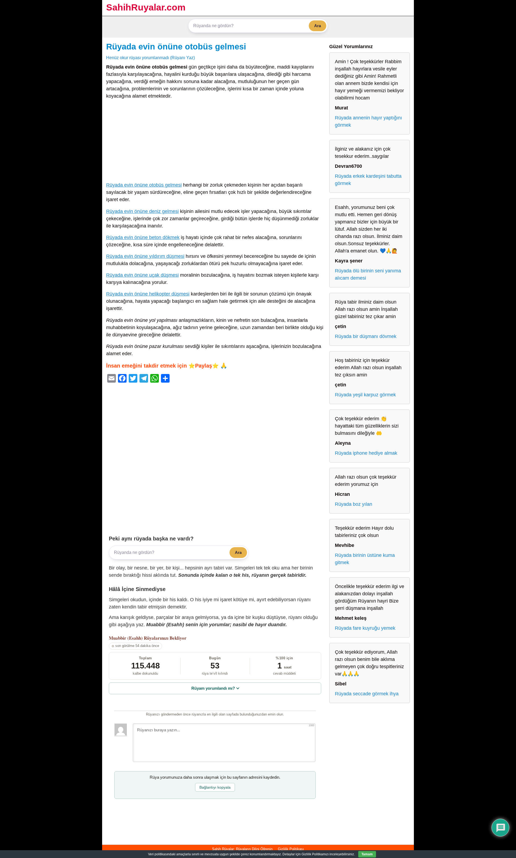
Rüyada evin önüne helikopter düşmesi (147, 294)
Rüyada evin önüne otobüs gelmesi (176, 46)
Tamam (367, 854)
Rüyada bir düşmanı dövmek (365, 336)
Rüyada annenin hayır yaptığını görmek (368, 121)
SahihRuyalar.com (145, 7)
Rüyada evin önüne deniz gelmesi (142, 211)
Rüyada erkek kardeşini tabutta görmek (368, 179)
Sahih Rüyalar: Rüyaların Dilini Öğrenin (242, 849)
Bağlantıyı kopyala (215, 787)
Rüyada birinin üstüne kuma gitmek (365, 559)
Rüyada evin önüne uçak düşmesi (142, 275)
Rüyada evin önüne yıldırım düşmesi (145, 256)
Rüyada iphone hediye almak (366, 453)
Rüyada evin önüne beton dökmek (143, 237)
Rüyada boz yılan (353, 504)
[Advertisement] (215, 141)
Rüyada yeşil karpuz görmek (365, 394)
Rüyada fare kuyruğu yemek (365, 628)
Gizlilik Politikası (291, 849)
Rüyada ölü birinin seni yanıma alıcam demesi (368, 274)
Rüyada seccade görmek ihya (367, 693)
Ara (317, 25)
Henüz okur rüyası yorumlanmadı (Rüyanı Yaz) (150, 57)
